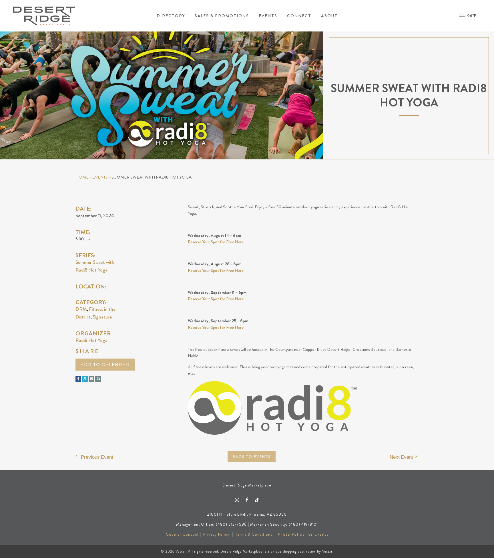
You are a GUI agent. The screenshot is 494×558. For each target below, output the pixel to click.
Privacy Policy (216, 534)
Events (100, 177)
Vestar (181, 551)
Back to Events (251, 456)
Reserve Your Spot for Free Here (216, 242)
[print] (98, 379)
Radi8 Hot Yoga (91, 340)
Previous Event (97, 456)
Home (82, 177)
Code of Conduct (182, 534)
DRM (81, 309)
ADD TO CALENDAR (105, 364)
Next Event (401, 456)
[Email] (91, 379)
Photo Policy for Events (303, 534)
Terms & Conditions (253, 534)
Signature (102, 316)
